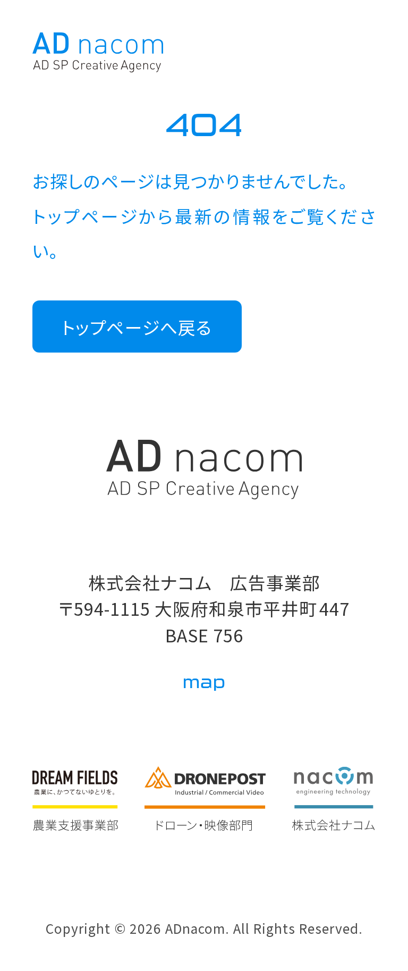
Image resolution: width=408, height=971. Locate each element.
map (204, 682)
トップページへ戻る (137, 326)
